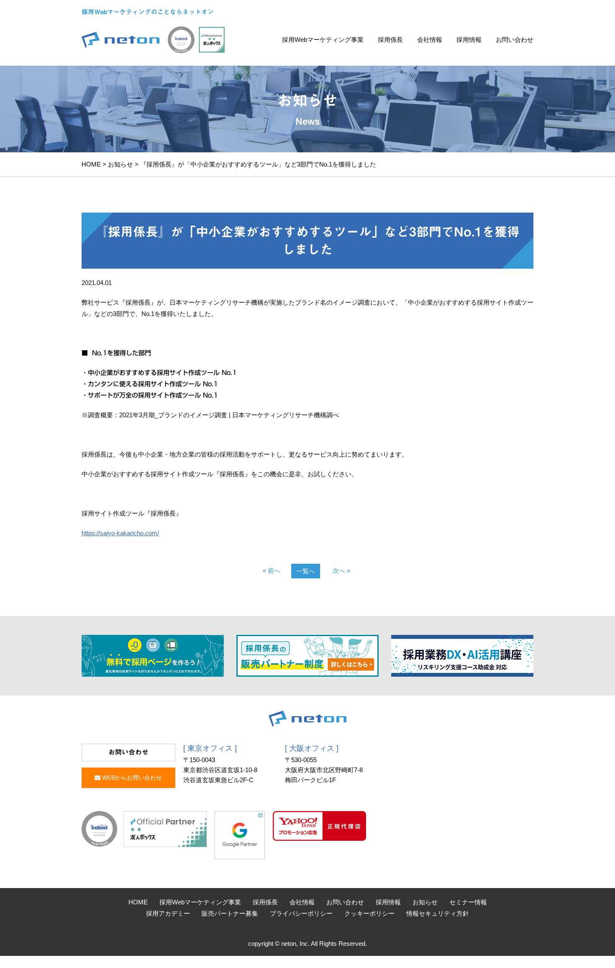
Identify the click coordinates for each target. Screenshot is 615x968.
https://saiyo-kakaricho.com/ (120, 533)
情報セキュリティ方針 (437, 913)
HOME (91, 164)
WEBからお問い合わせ (131, 777)
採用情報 (469, 39)
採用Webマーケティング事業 (323, 39)
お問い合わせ (514, 39)
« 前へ (271, 570)
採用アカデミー (168, 913)
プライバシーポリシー (301, 913)
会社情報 (429, 39)
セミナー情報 (468, 902)
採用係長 (390, 39)
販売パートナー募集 (230, 913)
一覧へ (305, 571)
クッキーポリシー (369, 913)
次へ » (341, 570)
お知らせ (120, 164)
